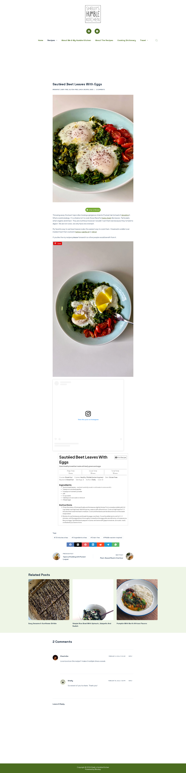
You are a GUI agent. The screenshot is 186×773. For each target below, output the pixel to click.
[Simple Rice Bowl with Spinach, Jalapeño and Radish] (93, 599)
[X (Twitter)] (78, 544)
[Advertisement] (93, 59)
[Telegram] (108, 544)
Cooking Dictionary (126, 40)
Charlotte (64, 656)
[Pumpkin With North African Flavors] (137, 599)
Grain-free (95, 537)
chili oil (94, 232)
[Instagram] (97, 31)
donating (125, 215)
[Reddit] (100, 544)
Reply (130, 656)
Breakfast (56, 89)
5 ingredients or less (79, 537)
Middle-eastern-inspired (112, 537)
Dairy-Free (64, 89)
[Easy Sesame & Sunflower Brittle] (48, 599)
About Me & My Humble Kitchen (76, 40)
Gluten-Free (73, 89)
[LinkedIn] (93, 544)
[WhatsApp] (115, 544)
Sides (91, 89)
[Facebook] (88, 31)
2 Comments (100, 89)
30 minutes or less (61, 537)
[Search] (156, 40)
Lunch (81, 89)
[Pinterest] (85, 544)
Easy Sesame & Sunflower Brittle (42, 623)
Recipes (51, 40)
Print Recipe (121, 457)
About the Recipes (104, 40)
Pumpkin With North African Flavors (132, 623)
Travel (143, 40)
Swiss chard (106, 218)
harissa (78, 232)
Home (40, 40)
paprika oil (85, 232)
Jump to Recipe (94, 210)
